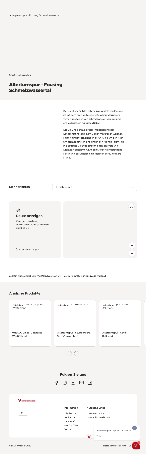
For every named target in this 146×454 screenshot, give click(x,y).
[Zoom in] (132, 245)
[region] (100, 229)
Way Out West (71, 425)
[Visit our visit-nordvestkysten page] (89, 382)
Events (67, 429)
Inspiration (69, 417)
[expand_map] (131, 207)
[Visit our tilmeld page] (81, 382)
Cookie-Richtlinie (95, 413)
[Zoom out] (132, 253)
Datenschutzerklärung (98, 417)
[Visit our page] (56, 382)
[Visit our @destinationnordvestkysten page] (73, 382)
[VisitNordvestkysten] (27, 400)
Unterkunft (69, 421)
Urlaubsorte (70, 413)
